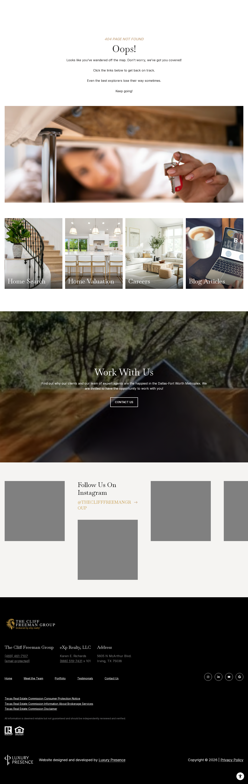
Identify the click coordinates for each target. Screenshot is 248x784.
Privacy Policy (231, 760)
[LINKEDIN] (218, 677)
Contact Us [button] (124, 402)
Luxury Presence (112, 760)
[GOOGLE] (239, 677)
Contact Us (112, 678)
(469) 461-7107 (16, 656)
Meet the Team (33, 678)
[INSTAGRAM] (208, 677)
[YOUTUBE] (229, 677)
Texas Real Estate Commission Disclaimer (31, 708)
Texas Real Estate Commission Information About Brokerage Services (49, 703)
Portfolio (60, 678)
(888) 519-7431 (71, 661)
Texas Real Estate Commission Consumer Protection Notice (42, 698)
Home (8, 678)
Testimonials (85, 678)
